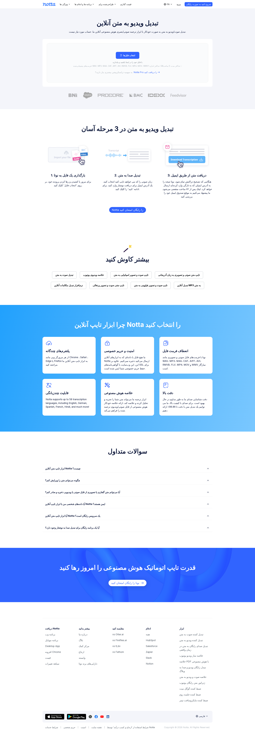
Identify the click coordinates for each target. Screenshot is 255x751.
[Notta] (49, 4)
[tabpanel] (127, 63)
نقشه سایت (96, 727)
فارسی (202, 716)
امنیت (83, 727)
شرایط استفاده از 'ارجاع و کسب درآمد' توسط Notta (131, 727)
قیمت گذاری (125, 4)
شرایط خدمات (51, 727)
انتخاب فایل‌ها (129, 55)
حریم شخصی (69, 727)
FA (168, 4)
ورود (179, 4)
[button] (127, 62)
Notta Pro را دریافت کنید (145, 72)
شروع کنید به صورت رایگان (198, 4)
